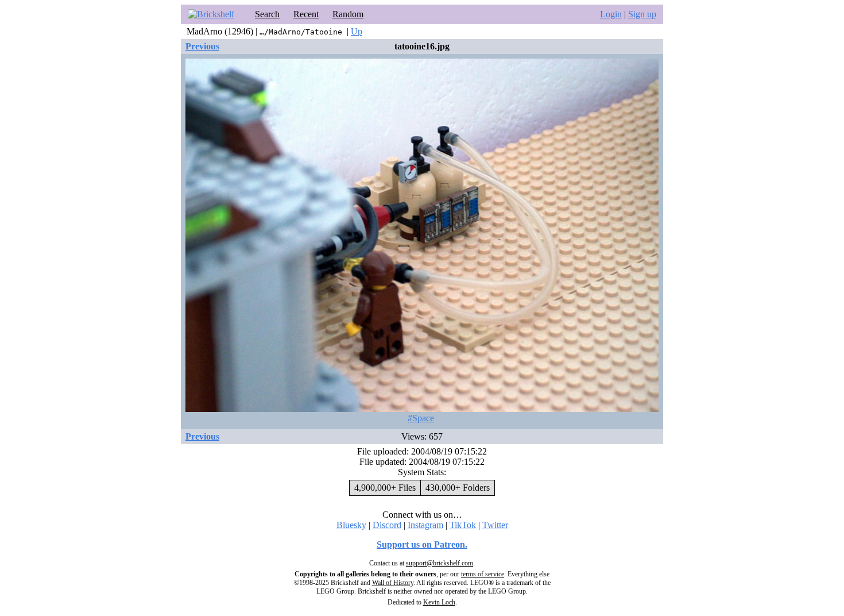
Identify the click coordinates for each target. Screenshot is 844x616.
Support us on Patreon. (422, 544)
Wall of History (392, 583)
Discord (387, 525)
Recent (306, 14)
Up (356, 31)
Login (611, 14)
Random (347, 14)
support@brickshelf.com (439, 563)
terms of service (482, 574)
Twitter (495, 525)
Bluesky (351, 525)
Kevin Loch (439, 602)
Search (267, 14)
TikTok (463, 525)
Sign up (642, 14)
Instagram (425, 525)
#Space (421, 418)
